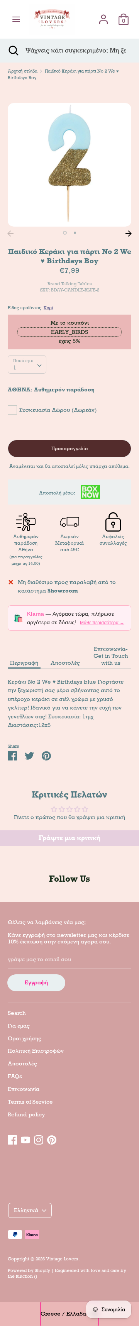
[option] (69, 165)
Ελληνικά (26, 1210)
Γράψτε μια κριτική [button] (69, 838)
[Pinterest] (51, 1138)
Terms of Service (30, 1101)
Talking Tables (76, 283)
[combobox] (27, 364)
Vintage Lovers (62, 1259)
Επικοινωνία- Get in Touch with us (110, 655)
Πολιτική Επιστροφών (36, 1050)
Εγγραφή (36, 982)
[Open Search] (13, 50)
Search (17, 1012)
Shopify (42, 1270)
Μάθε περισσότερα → (102, 622)
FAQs (15, 1076)
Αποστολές (65, 662)
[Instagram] (38, 1138)
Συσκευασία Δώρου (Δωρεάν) (58, 409)
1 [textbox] (14, 367)
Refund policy (26, 1114)
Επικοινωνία (23, 1089)
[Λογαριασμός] (103, 15)
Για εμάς (19, 1025)
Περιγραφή (24, 662)
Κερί (48, 307)
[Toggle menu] (16, 19)
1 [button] (65, 233)
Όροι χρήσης (24, 1038)
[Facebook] (12, 1138)
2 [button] (75, 233)
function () (26, 1276)
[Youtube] (25, 1138)
